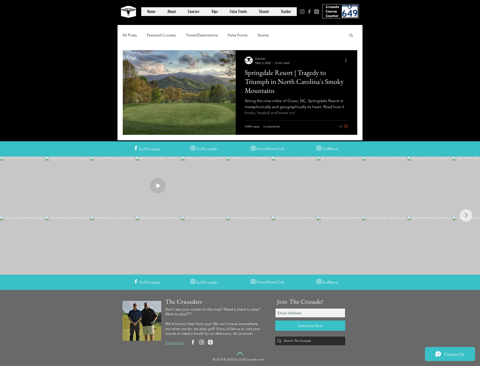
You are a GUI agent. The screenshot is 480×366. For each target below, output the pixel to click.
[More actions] (347, 60)
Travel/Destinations (202, 35)
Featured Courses (161, 35)
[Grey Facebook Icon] (309, 11)
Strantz (263, 35)
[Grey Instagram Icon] (302, 11)
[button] (351, 35)
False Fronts (238, 35)
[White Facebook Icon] (136, 148)
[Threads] (317, 11)
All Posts (129, 35)
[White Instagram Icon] (193, 148)
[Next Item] (466, 215)
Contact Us (174, 342)
